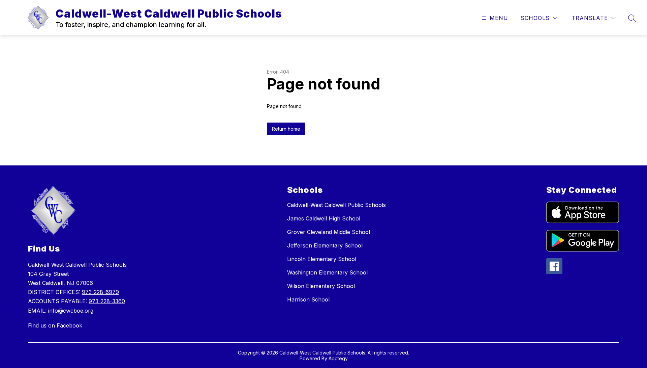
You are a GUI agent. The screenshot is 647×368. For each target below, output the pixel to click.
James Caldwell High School (323, 218)
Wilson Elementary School (321, 286)
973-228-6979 (100, 292)
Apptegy (338, 358)
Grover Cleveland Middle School (328, 232)
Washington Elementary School (327, 272)
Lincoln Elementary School (321, 259)
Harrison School (308, 299)
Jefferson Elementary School (325, 245)
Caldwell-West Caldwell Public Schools (336, 205)
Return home (286, 129)
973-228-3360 (107, 301)
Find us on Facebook (55, 325)
